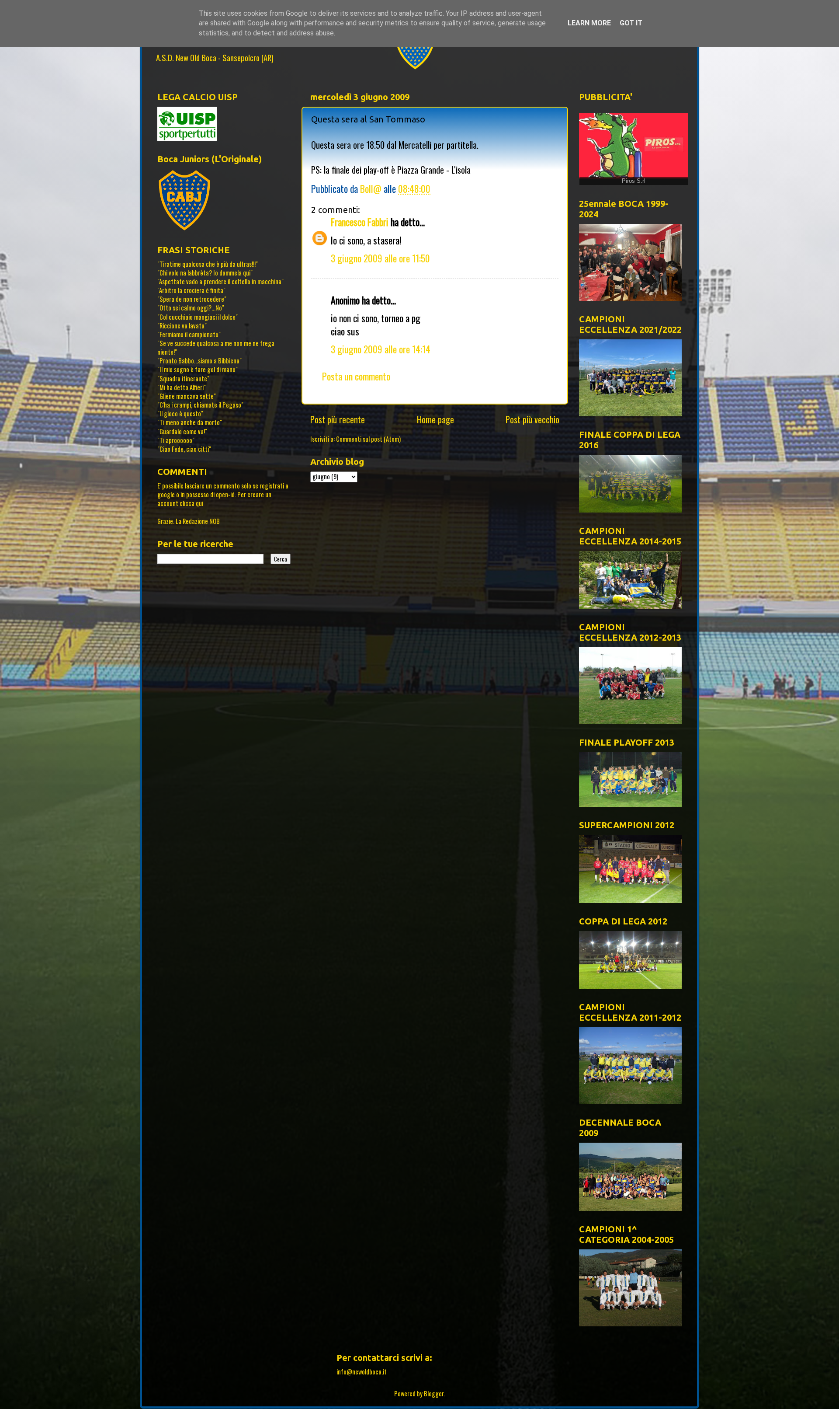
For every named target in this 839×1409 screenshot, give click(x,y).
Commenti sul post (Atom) (368, 438)
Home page (435, 419)
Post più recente (337, 419)
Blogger (434, 1393)
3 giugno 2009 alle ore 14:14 (380, 349)
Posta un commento (356, 376)
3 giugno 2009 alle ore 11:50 (380, 258)
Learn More (589, 23)
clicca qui (191, 503)
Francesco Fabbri (359, 222)
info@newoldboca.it (361, 1371)
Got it (631, 23)
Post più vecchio (532, 419)
